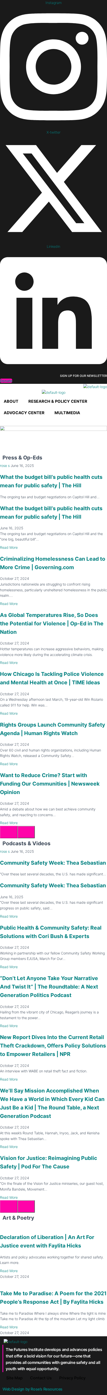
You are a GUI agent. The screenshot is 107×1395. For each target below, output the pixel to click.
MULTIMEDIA (67, 412)
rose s (5, 465)
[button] (12, 401)
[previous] (8, 832)
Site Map (14, 1377)
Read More (9, 547)
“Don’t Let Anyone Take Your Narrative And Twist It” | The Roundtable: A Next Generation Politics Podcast (49, 986)
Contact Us (41, 1377)
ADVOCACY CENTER (24, 412)
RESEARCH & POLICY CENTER (57, 401)
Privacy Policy (72, 1377)
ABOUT (11, 401)
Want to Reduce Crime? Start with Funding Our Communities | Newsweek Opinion (50, 783)
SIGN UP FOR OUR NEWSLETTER (83, 376)
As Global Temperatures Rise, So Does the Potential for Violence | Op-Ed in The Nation (52, 623)
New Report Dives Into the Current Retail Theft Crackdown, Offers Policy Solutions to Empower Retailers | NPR (53, 1045)
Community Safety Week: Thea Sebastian (53, 863)
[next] (26, 832)
